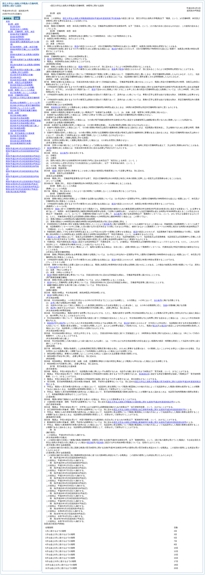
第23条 (90, 442)
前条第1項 (55, 107)
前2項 (114, 49)
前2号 (53, 308)
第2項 (164, 326)
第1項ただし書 (53, 237)
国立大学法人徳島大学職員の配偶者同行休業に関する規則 (150, 422)
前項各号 (108, 224)
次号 (52, 303)
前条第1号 (51, 323)
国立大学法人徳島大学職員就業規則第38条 (91, 18)
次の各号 (64, 153)
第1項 (126, 323)
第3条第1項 (144, 374)
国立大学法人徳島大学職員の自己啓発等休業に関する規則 (150, 409)
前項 (76, 46)
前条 (80, 67)
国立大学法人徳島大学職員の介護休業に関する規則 (141, 402)
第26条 (100, 442)
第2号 (62, 323)
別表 (165, 305)
